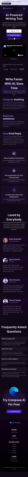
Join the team (14, 438)
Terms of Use (14, 461)
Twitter (14, 444)
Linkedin (14, 446)
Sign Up (15, 31)
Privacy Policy (14, 458)
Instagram (14, 450)
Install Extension (15, 35)
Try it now (13, 59)
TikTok (14, 448)
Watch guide (14, 432)
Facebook (14, 452)
